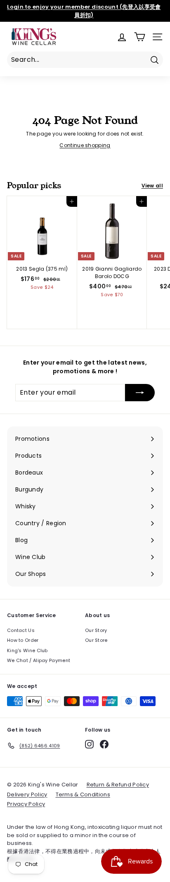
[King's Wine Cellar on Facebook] (104, 744)
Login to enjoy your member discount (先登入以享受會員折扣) (84, 11)
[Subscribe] (140, 392)
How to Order (23, 640)
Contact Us (21, 630)
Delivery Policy (27, 794)
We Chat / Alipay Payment (38, 660)
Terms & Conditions (83, 794)
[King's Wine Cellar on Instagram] (89, 744)
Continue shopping (84, 145)
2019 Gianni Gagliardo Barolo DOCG (112, 272)
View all (152, 185)
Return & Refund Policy (118, 784)
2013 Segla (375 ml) (42, 268)
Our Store (96, 640)
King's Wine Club (27, 650)
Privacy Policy (26, 804)
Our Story (96, 630)
